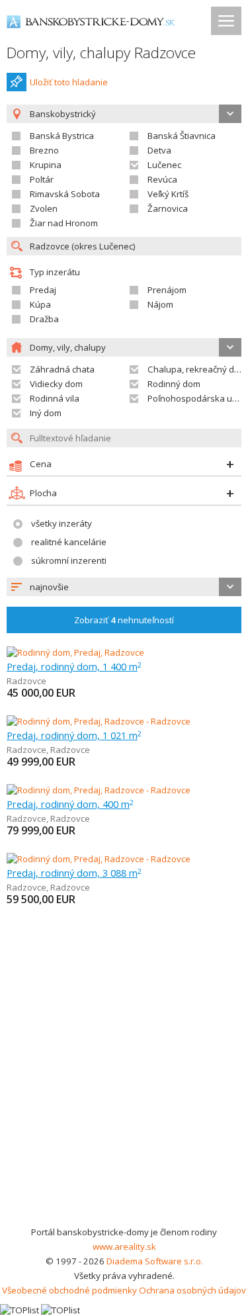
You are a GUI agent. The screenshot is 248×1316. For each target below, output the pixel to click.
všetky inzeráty (61, 523)
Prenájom (166, 290)
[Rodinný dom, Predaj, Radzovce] (75, 652)
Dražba (44, 319)
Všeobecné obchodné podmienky (69, 1290)
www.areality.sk (124, 1246)
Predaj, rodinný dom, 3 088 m (74, 872)
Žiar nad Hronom (64, 223)
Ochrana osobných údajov (192, 1290)
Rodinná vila (54, 398)
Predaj (43, 290)
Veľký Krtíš (167, 194)
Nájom (160, 304)
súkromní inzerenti (68, 560)
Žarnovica (167, 208)
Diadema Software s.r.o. (154, 1261)
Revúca (162, 179)
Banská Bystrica (62, 136)
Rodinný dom (173, 384)
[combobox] (124, 587)
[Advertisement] (124, 1094)
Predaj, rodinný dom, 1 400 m (74, 666)
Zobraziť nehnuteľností (124, 620)
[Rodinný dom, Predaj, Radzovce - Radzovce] (98, 721)
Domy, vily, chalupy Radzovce (101, 52)
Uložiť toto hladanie (69, 82)
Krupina (46, 165)
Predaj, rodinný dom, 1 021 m (74, 735)
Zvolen (44, 208)
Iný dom (46, 413)
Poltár (42, 179)
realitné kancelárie (68, 542)
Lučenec (164, 165)
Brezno (44, 150)
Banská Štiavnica (181, 136)
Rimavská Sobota (65, 194)
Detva (159, 150)
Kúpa (40, 304)
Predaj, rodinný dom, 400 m (70, 804)
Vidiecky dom (56, 384)
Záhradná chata (62, 369)
